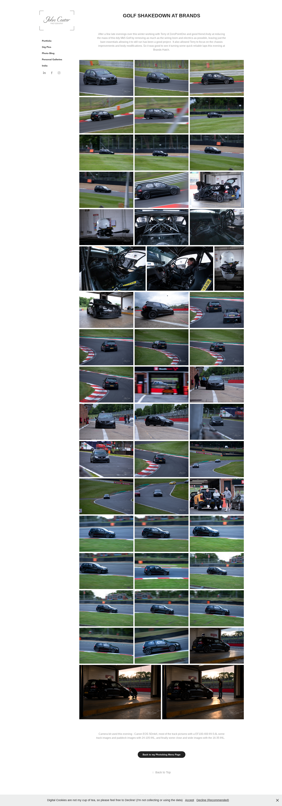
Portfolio (47, 41)
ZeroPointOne (178, 34)
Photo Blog (48, 53)
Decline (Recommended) (212, 800)
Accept (189, 800)
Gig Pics (46, 47)
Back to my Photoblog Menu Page (161, 754)
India (44, 65)
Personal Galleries (52, 59)
